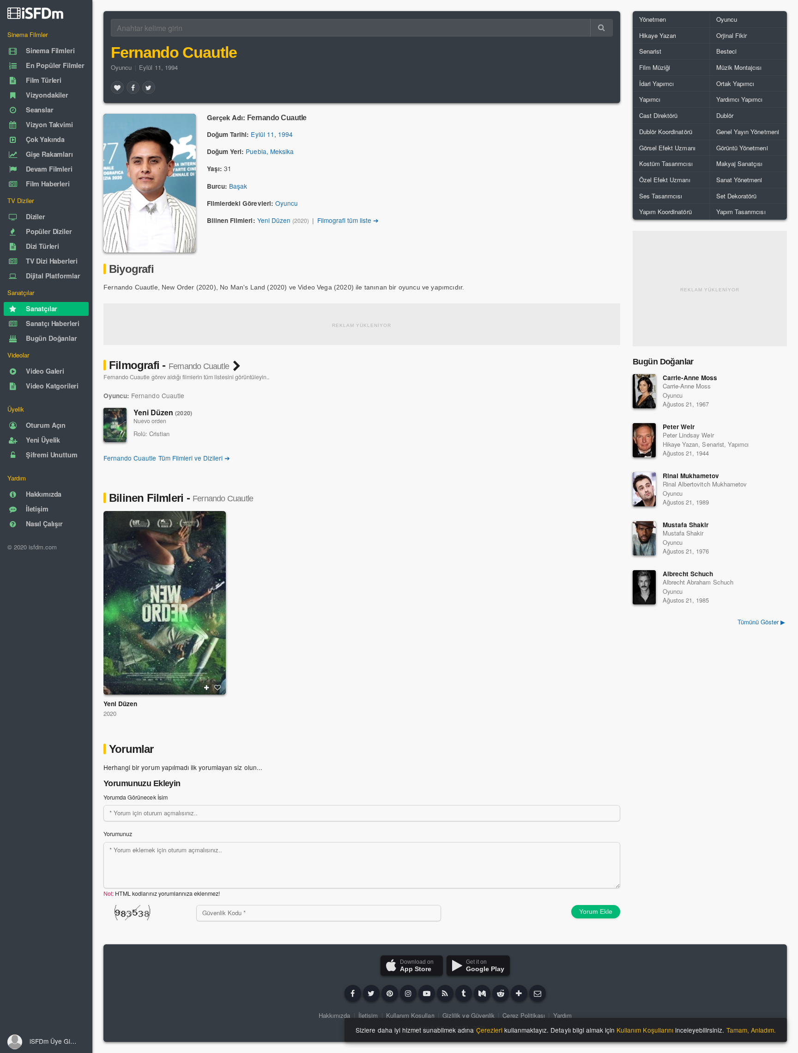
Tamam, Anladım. (751, 1030)
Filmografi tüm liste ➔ (348, 220)
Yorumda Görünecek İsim (135, 797)
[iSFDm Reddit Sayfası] (500, 993)
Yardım (562, 1015)
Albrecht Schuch (688, 573)
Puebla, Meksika (269, 151)
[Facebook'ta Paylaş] (133, 87)
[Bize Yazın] (537, 993)
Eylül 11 (262, 134)
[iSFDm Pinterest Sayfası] (389, 993)
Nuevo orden (149, 421)
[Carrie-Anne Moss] (644, 391)
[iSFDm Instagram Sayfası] (408, 993)
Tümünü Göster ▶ (761, 621)
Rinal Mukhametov (691, 475)
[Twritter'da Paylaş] (148, 87)
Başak (238, 186)
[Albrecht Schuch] (644, 587)
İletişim (368, 1015)
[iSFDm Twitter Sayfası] (371, 993)
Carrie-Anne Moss (690, 377)
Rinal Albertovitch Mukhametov (705, 484)
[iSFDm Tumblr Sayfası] (463, 993)
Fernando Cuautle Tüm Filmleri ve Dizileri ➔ (166, 457)
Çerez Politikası (523, 1015)
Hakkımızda (334, 1015)
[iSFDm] (35, 13)
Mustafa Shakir (685, 524)
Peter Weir (679, 426)
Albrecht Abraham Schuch (698, 582)
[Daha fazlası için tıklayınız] (519, 993)
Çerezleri (489, 1030)
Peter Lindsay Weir (688, 435)
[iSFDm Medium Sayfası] (482, 993)
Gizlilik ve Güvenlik (468, 1015)
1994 (285, 134)
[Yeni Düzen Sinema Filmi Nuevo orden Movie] (164, 603)
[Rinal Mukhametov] (644, 489)
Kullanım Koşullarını (645, 1030)
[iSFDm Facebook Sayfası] (353, 993)
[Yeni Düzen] (115, 425)
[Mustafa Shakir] (644, 538)
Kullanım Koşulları (410, 1015)
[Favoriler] (117, 87)
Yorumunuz (117, 834)
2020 (109, 713)
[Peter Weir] (644, 440)
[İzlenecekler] (206, 687)
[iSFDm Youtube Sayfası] (426, 993)
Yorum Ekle (595, 911)
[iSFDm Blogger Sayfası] (445, 993)
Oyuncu (121, 67)
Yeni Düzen (273, 220)
